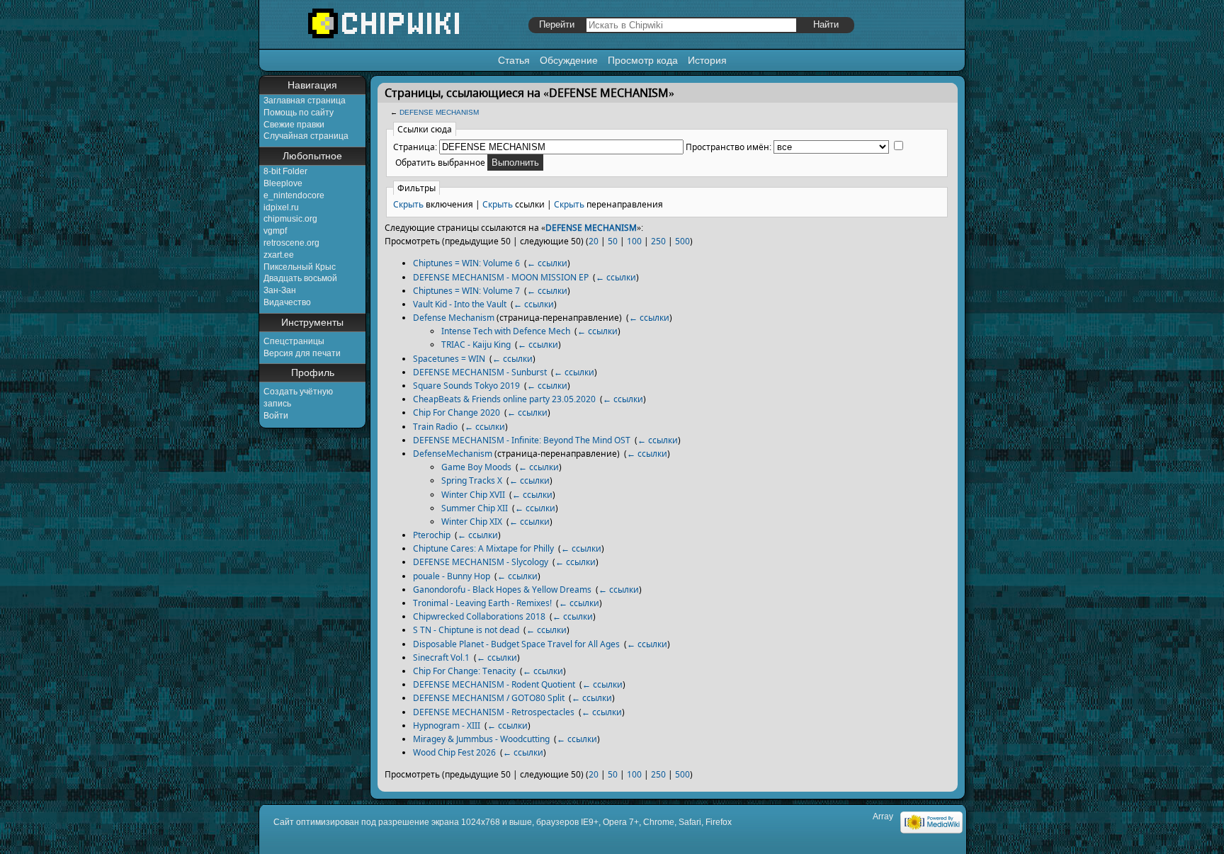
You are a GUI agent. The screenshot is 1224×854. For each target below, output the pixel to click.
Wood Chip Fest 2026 (454, 752)
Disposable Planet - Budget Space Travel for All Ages (516, 644)
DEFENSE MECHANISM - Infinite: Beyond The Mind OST (521, 440)
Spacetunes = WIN (449, 359)
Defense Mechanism (453, 318)
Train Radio (435, 427)
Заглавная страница (305, 101)
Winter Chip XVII (473, 495)
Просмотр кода (643, 60)
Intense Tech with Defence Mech (505, 331)
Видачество (287, 302)
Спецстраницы (294, 341)
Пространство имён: (728, 147)
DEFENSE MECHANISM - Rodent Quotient (494, 684)
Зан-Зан (280, 290)
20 (594, 241)
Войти (276, 416)
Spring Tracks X (471, 480)
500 (682, 241)
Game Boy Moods (476, 467)
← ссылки (547, 263)
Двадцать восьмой (300, 278)
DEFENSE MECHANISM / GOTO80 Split (489, 698)
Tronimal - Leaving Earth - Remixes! (482, 603)
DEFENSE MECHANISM (439, 112)
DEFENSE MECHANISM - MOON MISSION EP (501, 277)
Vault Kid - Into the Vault (459, 304)
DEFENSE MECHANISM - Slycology (480, 562)
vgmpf (275, 231)
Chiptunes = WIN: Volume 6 (466, 263)
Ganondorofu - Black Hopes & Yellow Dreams (502, 589)
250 (658, 241)
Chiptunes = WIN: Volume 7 (466, 291)
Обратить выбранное (440, 162)
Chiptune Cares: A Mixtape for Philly (483, 548)
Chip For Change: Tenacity (464, 671)
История (707, 60)
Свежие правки (294, 125)
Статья (514, 60)
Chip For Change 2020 (456, 412)
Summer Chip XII (474, 508)
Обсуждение (569, 60)
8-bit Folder (285, 171)
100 (634, 241)
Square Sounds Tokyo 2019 (466, 386)
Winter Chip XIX (471, 522)
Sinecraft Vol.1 (441, 657)
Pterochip (431, 535)
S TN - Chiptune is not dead (466, 630)
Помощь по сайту (299, 113)
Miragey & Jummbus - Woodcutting (481, 739)
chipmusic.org (290, 219)
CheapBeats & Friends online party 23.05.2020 (504, 399)
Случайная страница (306, 136)
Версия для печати (302, 353)
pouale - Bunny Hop (451, 576)
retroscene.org (291, 243)
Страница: (415, 147)
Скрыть (408, 204)
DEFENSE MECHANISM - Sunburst (480, 372)
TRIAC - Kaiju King (476, 344)
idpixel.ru (281, 207)
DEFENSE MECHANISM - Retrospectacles (493, 712)
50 (613, 241)
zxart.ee (279, 255)
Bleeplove (283, 183)
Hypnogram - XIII (446, 725)
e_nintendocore (294, 195)
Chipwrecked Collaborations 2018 (479, 616)
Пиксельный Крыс (300, 267)
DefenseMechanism (452, 454)
